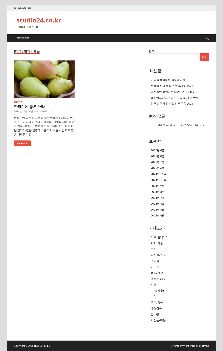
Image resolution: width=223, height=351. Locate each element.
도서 (153, 249)
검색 (152, 51)
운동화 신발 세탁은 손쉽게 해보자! (172, 85)
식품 (153, 284)
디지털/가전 (158, 255)
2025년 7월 (158, 162)
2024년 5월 (158, 209)
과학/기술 (157, 243)
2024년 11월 (158, 174)
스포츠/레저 (158, 278)
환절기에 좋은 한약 (29, 106)
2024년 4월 (158, 215)
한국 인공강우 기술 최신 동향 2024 (172, 103)
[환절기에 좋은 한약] (44, 79)
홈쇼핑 (155, 314)
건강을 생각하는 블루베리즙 (168, 79)
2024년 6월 (158, 203)
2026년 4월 (158, 150)
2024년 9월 (158, 185)
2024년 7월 (158, 197)
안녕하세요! (162, 124)
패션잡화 (156, 308)
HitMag (204, 345)
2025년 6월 (158, 168)
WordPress (189, 345)
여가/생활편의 (159, 290)
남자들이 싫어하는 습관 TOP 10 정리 (173, 91)
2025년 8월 (158, 156)
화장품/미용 (158, 320)
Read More (21, 142)
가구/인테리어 (159, 237)
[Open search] (207, 38)
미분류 (155, 266)
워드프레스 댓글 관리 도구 (189, 124)
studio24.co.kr (39, 20)
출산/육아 (157, 302)
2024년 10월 (158, 179)
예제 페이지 (23, 38)
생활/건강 (18, 102)
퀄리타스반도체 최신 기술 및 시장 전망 (174, 97)
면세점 (155, 260)
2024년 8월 (158, 191)
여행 (153, 296)
